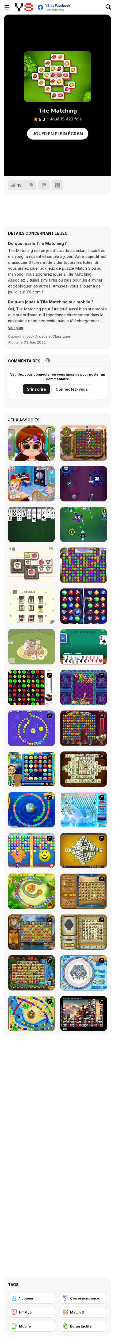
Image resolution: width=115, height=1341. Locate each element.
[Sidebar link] (7, 7)
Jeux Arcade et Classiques (48, 336)
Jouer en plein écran (57, 133)
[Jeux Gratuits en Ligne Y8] (24, 7)
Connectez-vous (72, 389)
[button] (15, 328)
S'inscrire (36, 389)
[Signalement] (44, 185)
